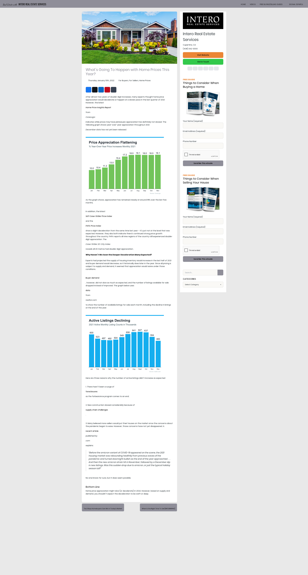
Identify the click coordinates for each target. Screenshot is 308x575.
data (88, 290)
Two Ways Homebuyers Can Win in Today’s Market (103, 509)
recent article (92, 431)
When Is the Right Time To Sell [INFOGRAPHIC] (158, 509)
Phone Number (190, 141)
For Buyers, (124, 80)
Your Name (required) (193, 121)
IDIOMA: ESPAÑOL (296, 4)
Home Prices (145, 80)
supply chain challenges (97, 409)
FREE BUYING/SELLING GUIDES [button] (271, 4)
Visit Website (203, 55)
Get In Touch (203, 62)
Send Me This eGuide (203, 163)
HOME (243, 4)
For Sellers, (134, 80)
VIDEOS (253, 4)
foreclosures (91, 391)
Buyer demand (92, 277)
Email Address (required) (194, 131)
